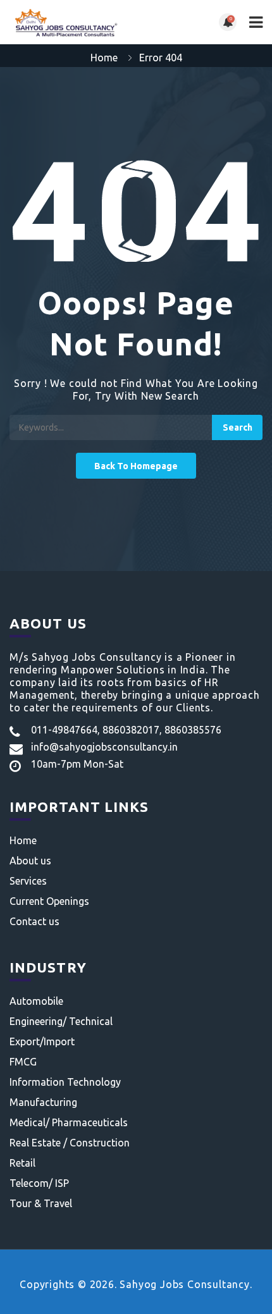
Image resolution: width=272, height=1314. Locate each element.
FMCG (23, 1061)
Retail (22, 1163)
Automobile (36, 1001)
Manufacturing (43, 1102)
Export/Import (42, 1041)
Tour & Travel (40, 1203)
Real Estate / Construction (69, 1142)
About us (30, 860)
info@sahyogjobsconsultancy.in (104, 746)
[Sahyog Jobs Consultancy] (72, 22)
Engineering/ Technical (61, 1021)
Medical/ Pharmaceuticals (68, 1122)
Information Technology (65, 1082)
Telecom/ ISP (39, 1183)
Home (104, 57)
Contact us (34, 921)
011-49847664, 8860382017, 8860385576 (126, 729)
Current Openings (49, 901)
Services (28, 881)
